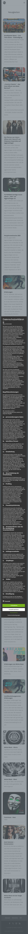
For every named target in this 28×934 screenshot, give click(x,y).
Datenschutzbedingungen (14, 615)
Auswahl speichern (14, 609)
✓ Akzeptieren (13, 605)
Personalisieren (14, 612)
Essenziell (7, 601)
